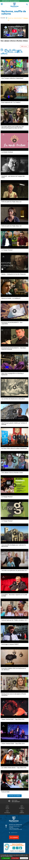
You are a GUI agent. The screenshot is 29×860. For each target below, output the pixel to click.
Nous (14, 837)
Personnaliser (24, 858)
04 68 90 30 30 (14, 832)
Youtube (25, 46)
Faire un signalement (10, 1)
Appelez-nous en (17, 851)
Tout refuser (16, 858)
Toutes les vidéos (14, 795)
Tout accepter (6, 858)
